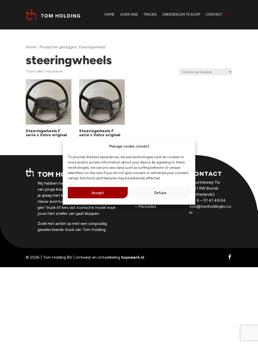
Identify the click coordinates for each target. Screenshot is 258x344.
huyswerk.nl (132, 257)
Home (31, 47)
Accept (97, 192)
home (110, 14)
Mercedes (147, 206)
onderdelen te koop (181, 14)
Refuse (160, 192)
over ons (129, 14)
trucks (150, 14)
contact (214, 14)
